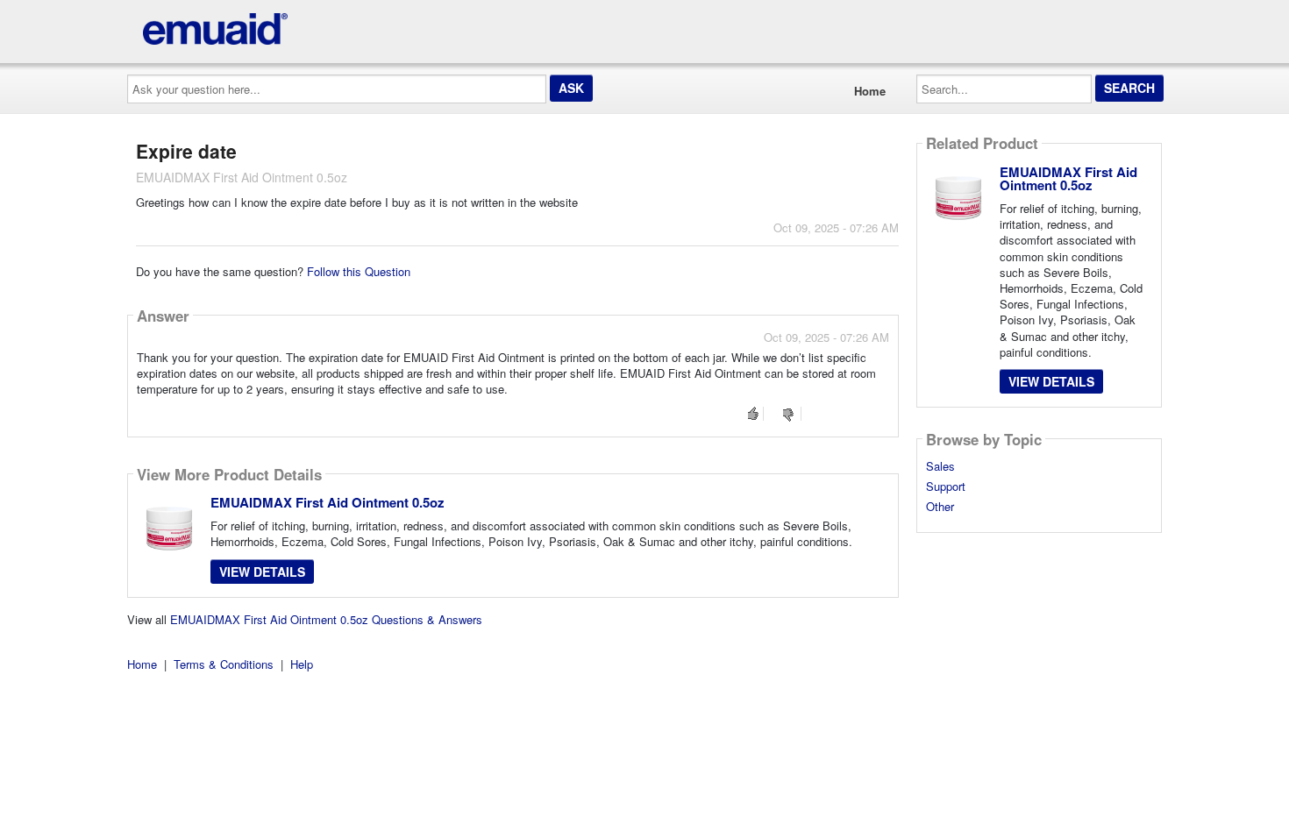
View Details (262, 571)
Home (870, 90)
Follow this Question (358, 271)
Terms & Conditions (224, 664)
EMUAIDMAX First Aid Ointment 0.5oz (327, 502)
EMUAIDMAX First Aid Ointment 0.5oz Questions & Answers (326, 619)
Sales (940, 466)
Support (945, 486)
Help (301, 664)
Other (940, 507)
